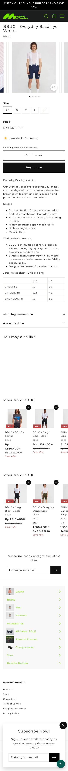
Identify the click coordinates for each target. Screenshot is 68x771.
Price (6, 121)
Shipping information (18, 314)
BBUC (7, 36)
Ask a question (13, 323)
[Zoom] (53, 87)
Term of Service (12, 703)
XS (7, 110)
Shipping (8, 147)
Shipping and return (14, 708)
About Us (8, 689)
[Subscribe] (54, 757)
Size (6, 103)
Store (6, 694)
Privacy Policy (11, 713)
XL (44, 110)
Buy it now (34, 167)
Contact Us (9, 699)
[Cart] (54, 16)
